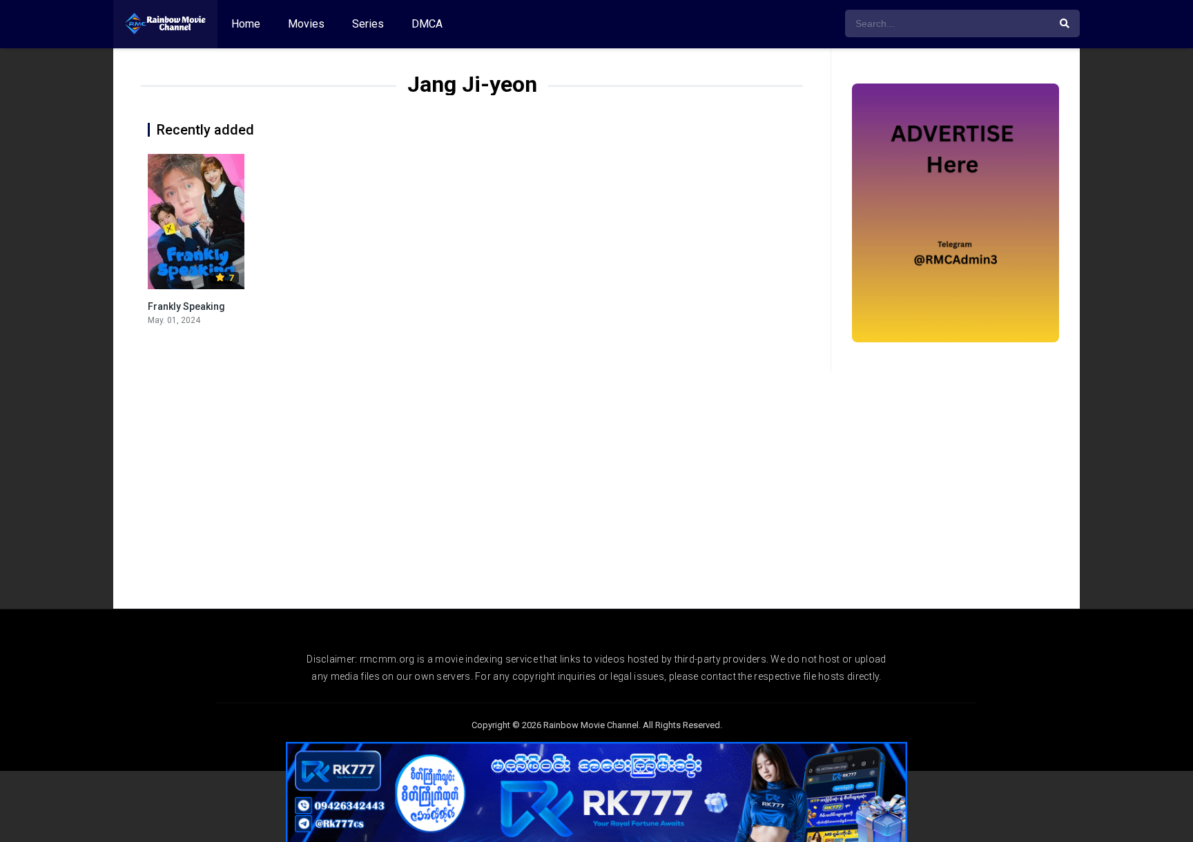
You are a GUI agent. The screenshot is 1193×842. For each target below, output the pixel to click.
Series (368, 23)
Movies (306, 23)
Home (245, 23)
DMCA (427, 23)
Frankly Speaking (186, 306)
